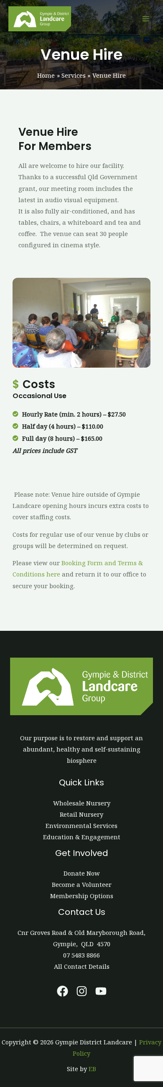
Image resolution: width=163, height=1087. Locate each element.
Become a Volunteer (82, 884)
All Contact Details (82, 966)
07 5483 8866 (81, 955)
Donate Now (82, 873)
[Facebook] (62, 991)
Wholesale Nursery (81, 803)
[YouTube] (101, 991)
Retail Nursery (81, 814)
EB (92, 1068)
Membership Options (81, 895)
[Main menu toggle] (146, 19)
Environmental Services (81, 825)
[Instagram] (81, 991)
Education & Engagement (81, 837)
